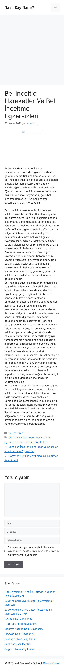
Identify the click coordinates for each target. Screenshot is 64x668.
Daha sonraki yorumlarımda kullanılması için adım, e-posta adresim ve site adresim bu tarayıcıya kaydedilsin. (33, 551)
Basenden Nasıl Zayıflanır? (20, 639)
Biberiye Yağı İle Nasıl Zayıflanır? (23, 628)
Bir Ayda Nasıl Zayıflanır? (19, 633)
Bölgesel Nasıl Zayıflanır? (19, 649)
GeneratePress (51, 663)
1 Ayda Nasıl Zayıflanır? (18, 618)
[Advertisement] (32, 48)
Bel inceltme (15, 433)
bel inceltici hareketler (21, 437)
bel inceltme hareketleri (33, 442)
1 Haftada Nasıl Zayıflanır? (20, 623)
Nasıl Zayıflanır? (19, 7)
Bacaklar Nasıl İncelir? (17, 644)
